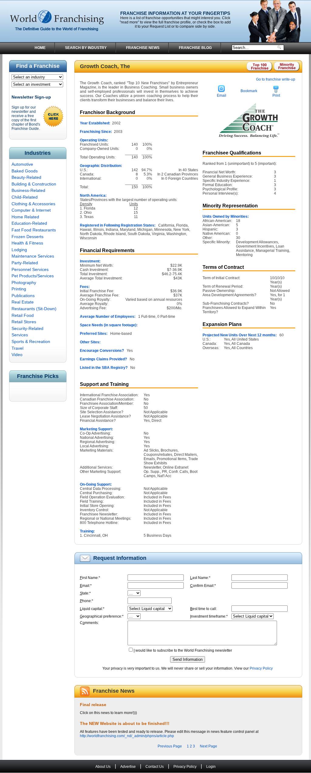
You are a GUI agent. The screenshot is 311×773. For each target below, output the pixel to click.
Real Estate (23, 302)
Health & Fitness (27, 243)
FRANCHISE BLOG (195, 48)
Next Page (208, 746)
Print (276, 95)
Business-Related (28, 190)
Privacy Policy (261, 668)
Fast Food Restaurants (34, 229)
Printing (19, 288)
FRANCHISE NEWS (142, 48)
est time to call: (203, 609)
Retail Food (23, 315)
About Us (103, 766)
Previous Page (170, 746)
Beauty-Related (26, 177)
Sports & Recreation (31, 341)
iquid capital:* (92, 609)
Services (20, 334)
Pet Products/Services (33, 275)
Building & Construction (34, 184)
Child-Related (25, 197)
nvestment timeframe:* (209, 616)
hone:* (86, 601)
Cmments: (89, 623)
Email (221, 95)
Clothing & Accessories (33, 203)
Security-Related (27, 328)
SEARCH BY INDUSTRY (86, 48)
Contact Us (154, 766)
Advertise (128, 766)
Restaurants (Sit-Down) (34, 308)
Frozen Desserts (27, 236)
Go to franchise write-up (275, 79)
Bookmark (249, 91)
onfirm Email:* (203, 586)
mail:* (86, 586)
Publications (23, 295)
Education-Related (29, 223)
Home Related (25, 216)
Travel (17, 348)
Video (17, 354)
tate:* (85, 593)
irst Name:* (90, 578)
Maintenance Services (33, 256)
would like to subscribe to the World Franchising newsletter (183, 650)
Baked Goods (25, 170)
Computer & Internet (31, 210)
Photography (24, 282)
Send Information (188, 659)
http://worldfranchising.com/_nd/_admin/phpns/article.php (127, 736)
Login (211, 766)
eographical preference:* (102, 616)
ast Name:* (200, 578)
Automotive (22, 164)
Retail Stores (24, 321)
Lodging (19, 249)
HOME (40, 48)
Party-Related (25, 262)
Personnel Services (30, 269)
